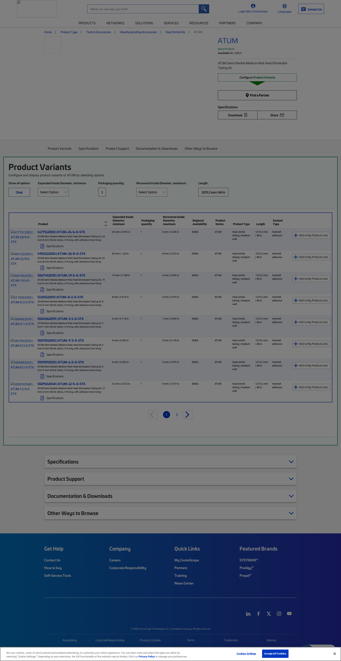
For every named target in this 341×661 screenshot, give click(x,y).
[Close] (334, 653)
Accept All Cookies (275, 653)
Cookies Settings (246, 653)
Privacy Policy (147, 656)
